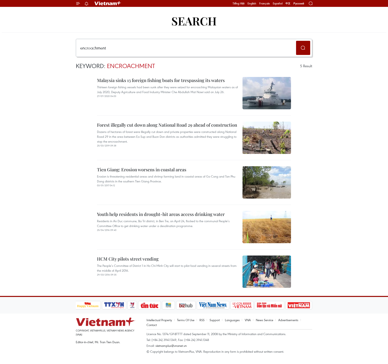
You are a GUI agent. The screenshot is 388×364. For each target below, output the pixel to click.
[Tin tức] (149, 305)
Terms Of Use (185, 320)
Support (215, 320)
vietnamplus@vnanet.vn (171, 346)
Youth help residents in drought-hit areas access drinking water (161, 214)
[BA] (299, 305)
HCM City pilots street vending (128, 259)
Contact (152, 325)
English (252, 3)
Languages (232, 320)
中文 (288, 3)
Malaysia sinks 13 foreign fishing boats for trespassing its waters (161, 80)
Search (194, 20)
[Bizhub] (186, 305)
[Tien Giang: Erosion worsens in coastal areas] (266, 182)
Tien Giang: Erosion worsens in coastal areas (141, 169)
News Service (264, 320)
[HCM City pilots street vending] (266, 272)
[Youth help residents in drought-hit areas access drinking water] (266, 227)
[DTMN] (269, 305)
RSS (202, 320)
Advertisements (288, 320)
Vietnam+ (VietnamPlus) (108, 3)
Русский (298, 3)
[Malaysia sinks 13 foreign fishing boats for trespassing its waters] (266, 93)
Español (278, 3)
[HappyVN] (88, 305)
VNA (248, 320)
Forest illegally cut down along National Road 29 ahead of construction (167, 125)
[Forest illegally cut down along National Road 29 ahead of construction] (266, 138)
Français (264, 3)
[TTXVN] (114, 305)
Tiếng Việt (239, 3)
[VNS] (213, 305)
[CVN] (242, 305)
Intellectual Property (159, 320)
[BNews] (168, 305)
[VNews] (132, 305)
